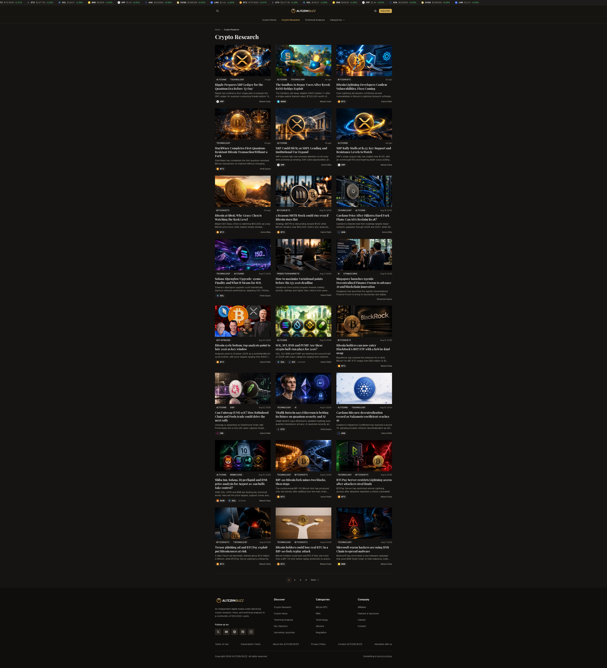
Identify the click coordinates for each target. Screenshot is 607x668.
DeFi (232, 407)
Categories (336, 19)
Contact (362, 626)
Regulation (321, 632)
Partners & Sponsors (368, 613)
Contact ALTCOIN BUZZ (350, 644)
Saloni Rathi (386, 101)
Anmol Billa (326, 165)
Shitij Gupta (265, 169)
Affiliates (362, 607)
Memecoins (236, 475)
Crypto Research (291, 19)
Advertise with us (383, 644)
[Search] (217, 10)
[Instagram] (251, 632)
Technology (237, 79)
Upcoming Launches (284, 632)
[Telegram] (234, 632)
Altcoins (221, 79)
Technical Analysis (315, 19)
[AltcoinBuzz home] (303, 10)
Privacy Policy (318, 644)
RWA (318, 613)
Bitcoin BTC (344, 79)
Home (217, 29)
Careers (362, 619)
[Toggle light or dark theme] (375, 10)
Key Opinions (223, 340)
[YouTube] (226, 632)
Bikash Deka (265, 101)
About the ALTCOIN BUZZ (286, 644)
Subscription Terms (251, 644)
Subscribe (385, 10)
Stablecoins (350, 273)
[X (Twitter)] (218, 632)
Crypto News (269, 19)
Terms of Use (222, 644)
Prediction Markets (288, 273)
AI (339, 273)
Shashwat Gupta (384, 299)
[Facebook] (243, 632)
